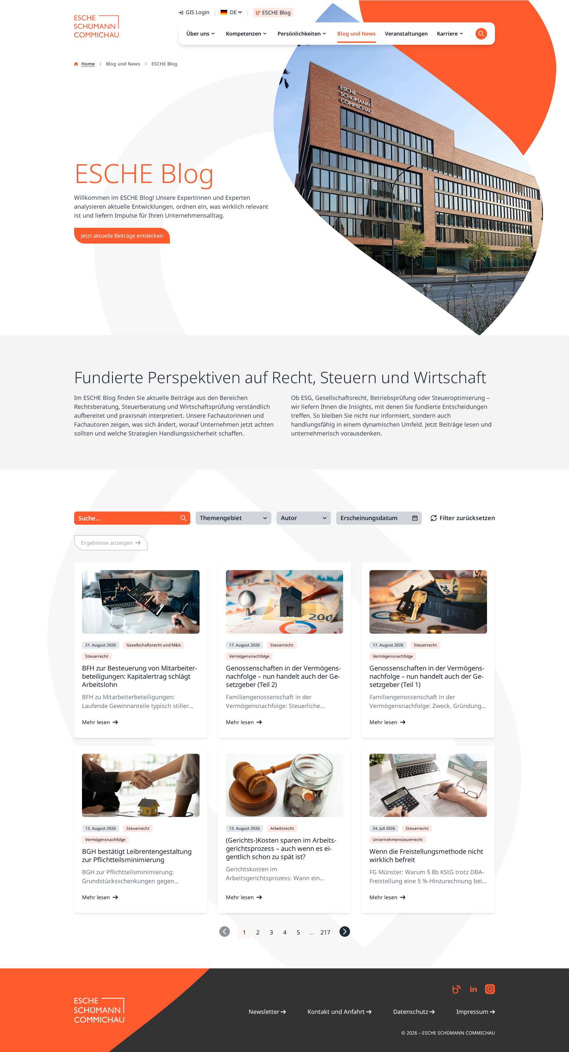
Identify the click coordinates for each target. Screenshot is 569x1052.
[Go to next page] (344, 931)
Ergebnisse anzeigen (107, 542)
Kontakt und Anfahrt (336, 1011)
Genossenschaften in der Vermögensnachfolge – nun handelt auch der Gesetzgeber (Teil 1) (426, 676)
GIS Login (197, 12)
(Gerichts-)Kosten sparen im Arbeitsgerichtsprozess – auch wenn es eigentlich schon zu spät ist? (281, 848)
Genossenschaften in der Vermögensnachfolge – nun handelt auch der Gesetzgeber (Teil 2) (283, 676)
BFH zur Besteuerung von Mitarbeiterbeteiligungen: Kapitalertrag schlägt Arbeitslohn (139, 676)
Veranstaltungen (406, 33)
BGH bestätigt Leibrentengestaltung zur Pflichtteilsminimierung (137, 855)
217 (325, 932)
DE (233, 12)
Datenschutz (410, 1011)
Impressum (472, 1011)
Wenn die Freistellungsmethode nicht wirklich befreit (426, 855)
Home (88, 64)
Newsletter (264, 1011)
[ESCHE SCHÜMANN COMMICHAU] (96, 26)
